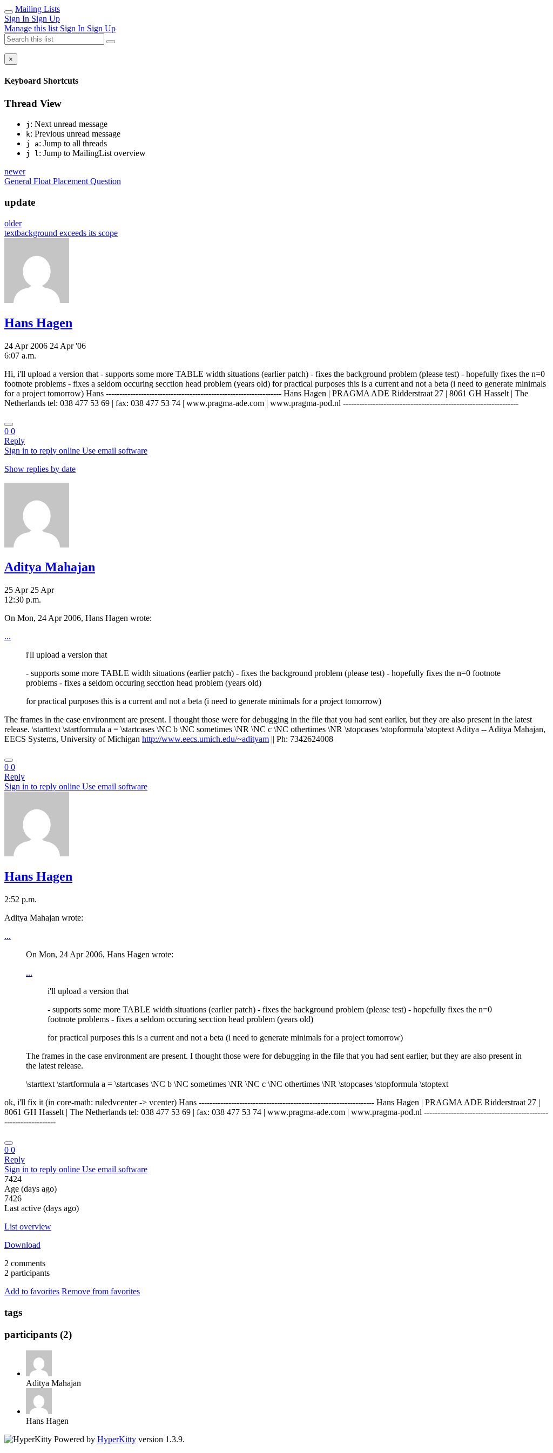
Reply (14, 440)
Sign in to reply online (43, 450)
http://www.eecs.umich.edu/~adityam (205, 739)
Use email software (114, 450)
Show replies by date (40, 469)
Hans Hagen (38, 323)
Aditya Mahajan (49, 567)
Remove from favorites (101, 1291)
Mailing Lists (37, 8)
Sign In (17, 18)
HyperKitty (116, 1439)
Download (22, 1244)
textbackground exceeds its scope (61, 233)
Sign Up (45, 18)
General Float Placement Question (62, 181)
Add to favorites (31, 1291)
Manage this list (32, 28)
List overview (27, 1226)
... (7, 636)
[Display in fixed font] (8, 424)
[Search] (110, 41)
